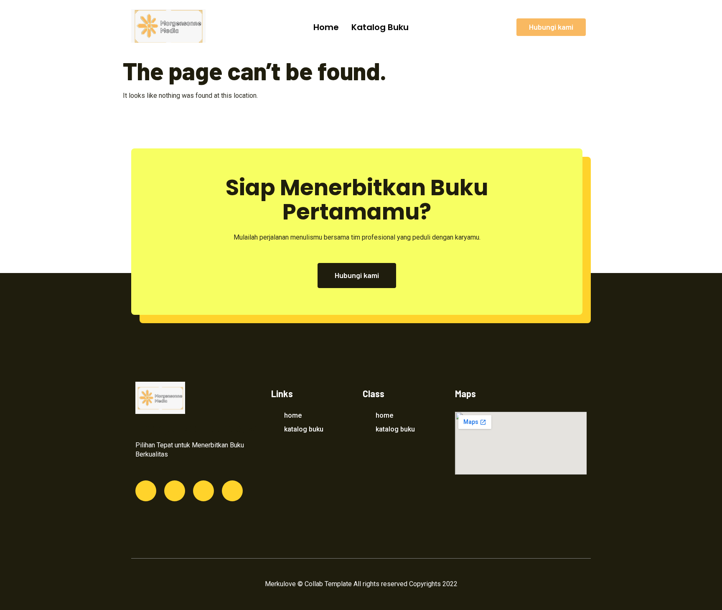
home (326, 27)
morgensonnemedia (196, 427)
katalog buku (380, 27)
